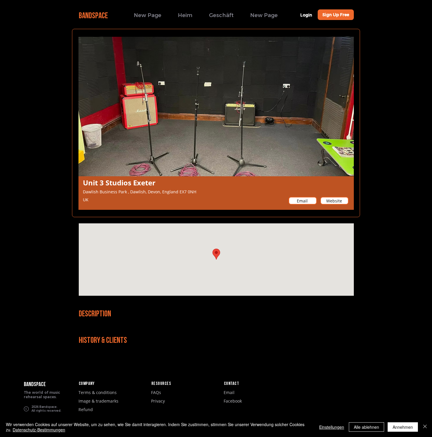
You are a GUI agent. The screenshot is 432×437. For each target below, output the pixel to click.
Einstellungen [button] (331, 427)
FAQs (156, 392)
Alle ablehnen (366, 427)
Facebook (233, 401)
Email (229, 392)
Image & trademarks (98, 401)
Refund (85, 409)
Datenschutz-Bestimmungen (39, 430)
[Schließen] (424, 427)
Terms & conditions (97, 392)
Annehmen (403, 427)
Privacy (158, 401)
